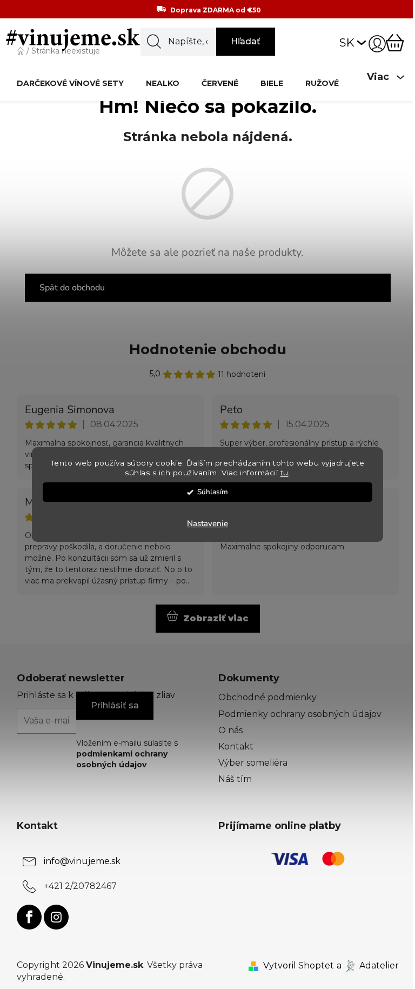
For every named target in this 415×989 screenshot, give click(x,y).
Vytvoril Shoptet (298, 965)
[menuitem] (70, 83)
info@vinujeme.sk (82, 861)
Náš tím (235, 779)
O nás (230, 730)
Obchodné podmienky (267, 697)
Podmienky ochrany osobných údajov (299, 714)
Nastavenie (207, 523)
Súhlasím (212, 492)
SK (346, 42)
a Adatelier (368, 965)
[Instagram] (56, 917)
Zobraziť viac (216, 618)
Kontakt (235, 746)
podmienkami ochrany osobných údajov (122, 759)
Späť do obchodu (72, 288)
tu (284, 473)
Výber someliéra (252, 763)
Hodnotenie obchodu (207, 349)
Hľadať (245, 41)
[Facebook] (29, 917)
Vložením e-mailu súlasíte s (127, 754)
